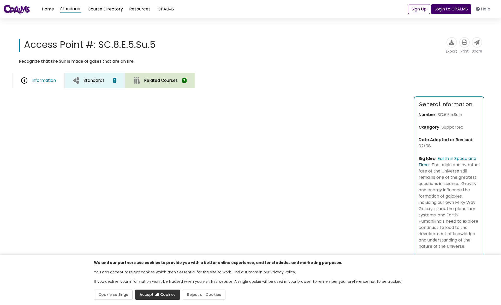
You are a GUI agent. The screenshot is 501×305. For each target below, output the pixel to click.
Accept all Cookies (158, 294)
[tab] (94, 80)
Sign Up (419, 9)
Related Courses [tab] (164, 80)
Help (485, 9)
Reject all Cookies (204, 294)
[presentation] (94, 80)
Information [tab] (44, 80)
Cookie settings (113, 294)
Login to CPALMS (451, 9)
